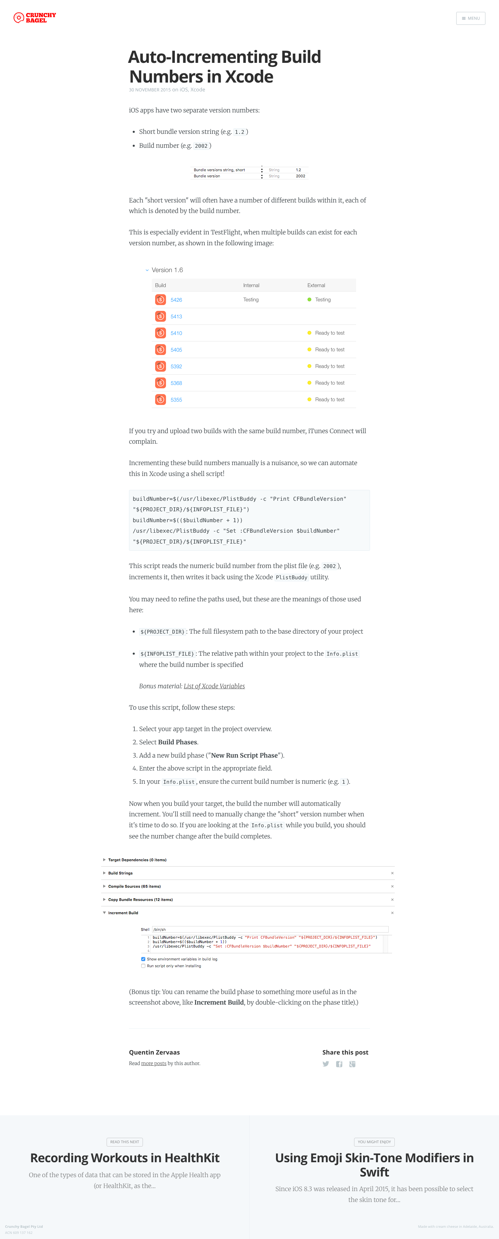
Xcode (198, 89)
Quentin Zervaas (154, 1052)
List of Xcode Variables (214, 686)
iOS (184, 89)
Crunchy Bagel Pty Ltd (24, 1226)
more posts (153, 1063)
